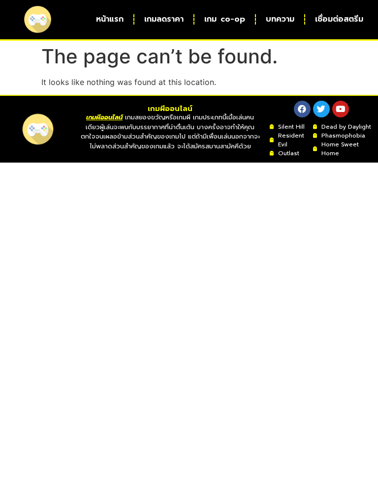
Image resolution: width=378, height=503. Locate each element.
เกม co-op (224, 19)
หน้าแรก (110, 19)
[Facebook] (302, 109)
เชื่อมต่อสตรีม (339, 19)
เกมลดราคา (164, 19)
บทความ (280, 19)
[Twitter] (321, 109)
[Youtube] (340, 109)
